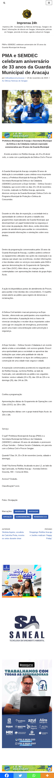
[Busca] (4, 3)
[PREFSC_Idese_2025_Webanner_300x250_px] (21, 597)
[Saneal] (27, 653)
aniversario (20, 511)
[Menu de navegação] (49, 3)
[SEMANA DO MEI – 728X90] (27, 137)
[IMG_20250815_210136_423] (27, 747)
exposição (7, 517)
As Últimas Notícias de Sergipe (15, 81)
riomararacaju (40, 517)
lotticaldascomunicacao (15, 78)
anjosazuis (33, 511)
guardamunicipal (23, 517)
